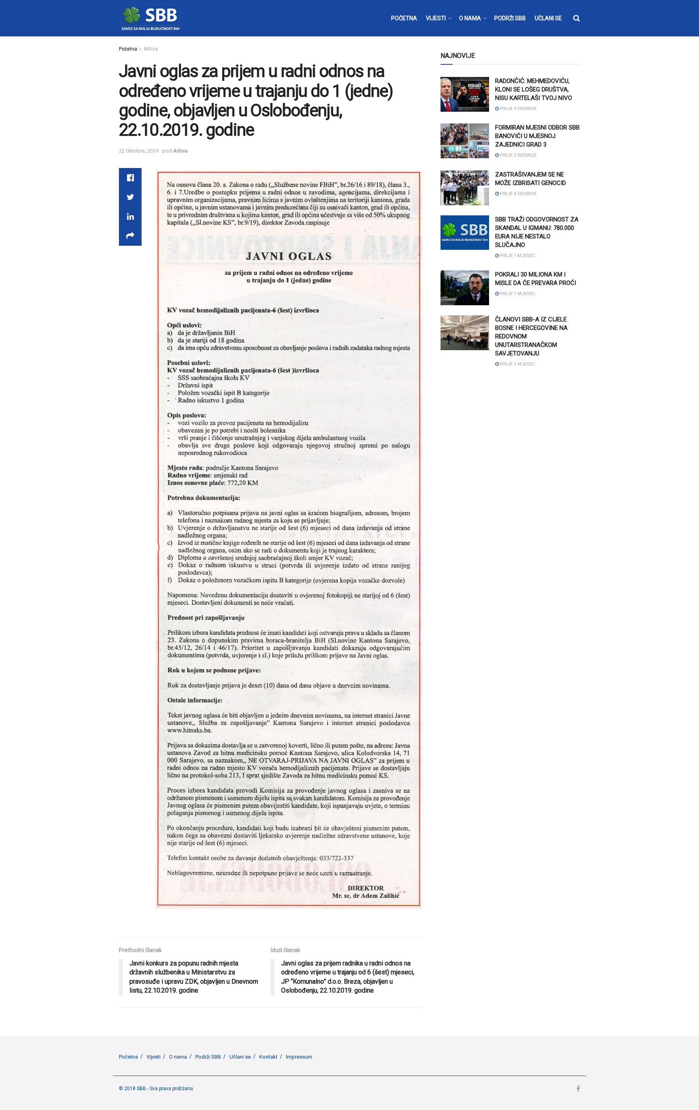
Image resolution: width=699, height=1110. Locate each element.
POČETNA (404, 18)
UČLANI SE (548, 18)
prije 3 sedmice (517, 108)
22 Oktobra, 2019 (139, 151)
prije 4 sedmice (517, 193)
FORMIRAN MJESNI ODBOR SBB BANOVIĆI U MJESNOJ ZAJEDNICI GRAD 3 (537, 136)
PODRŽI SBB (510, 18)
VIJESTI (436, 18)
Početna (128, 49)
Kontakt (268, 1057)
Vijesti (153, 1057)
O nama (178, 1057)
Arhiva (151, 49)
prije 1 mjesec (517, 255)
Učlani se (240, 1057)
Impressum (299, 1057)
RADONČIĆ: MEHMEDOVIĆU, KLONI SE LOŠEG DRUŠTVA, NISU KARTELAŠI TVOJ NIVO (533, 89)
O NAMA (470, 18)
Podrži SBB (208, 1057)
